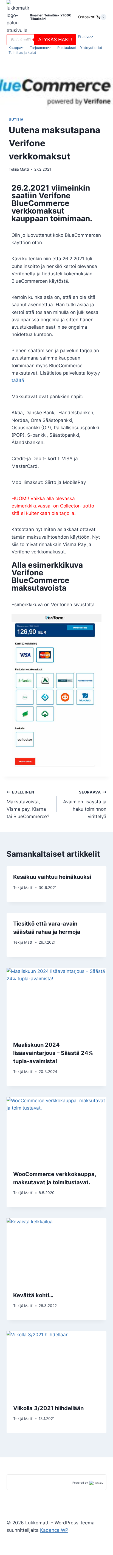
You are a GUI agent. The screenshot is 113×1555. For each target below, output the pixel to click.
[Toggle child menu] (87, 36)
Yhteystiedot (91, 47)
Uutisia (16, 119)
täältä (18, 380)
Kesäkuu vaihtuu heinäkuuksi (52, 877)
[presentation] (56, 1001)
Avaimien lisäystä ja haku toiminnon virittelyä (84, 804)
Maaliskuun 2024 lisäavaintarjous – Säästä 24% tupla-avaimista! (53, 1052)
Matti (24, 169)
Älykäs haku (55, 39)
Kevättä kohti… (33, 1295)
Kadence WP (54, 1530)
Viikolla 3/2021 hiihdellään (48, 1408)
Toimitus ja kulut (22, 52)
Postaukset (67, 47)
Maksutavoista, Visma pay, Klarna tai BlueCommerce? (28, 804)
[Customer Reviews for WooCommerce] (95, 1482)
